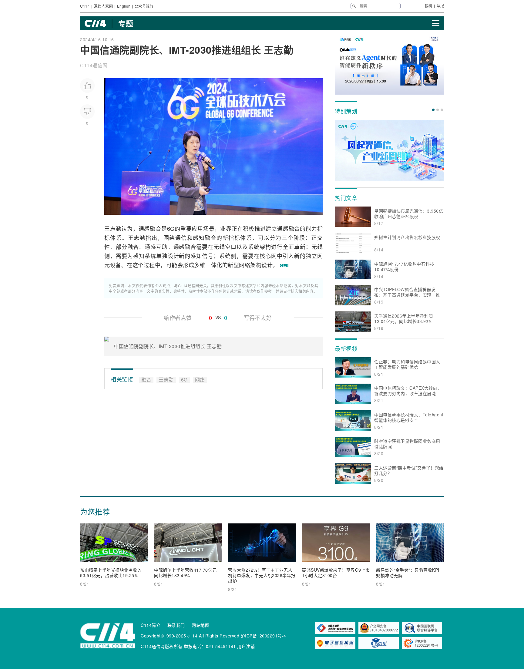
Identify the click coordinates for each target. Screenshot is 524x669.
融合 (155, 228)
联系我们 (176, 625)
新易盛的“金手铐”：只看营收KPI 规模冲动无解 (407, 572)
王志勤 (112, 228)
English (124, 5)
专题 (125, 23)
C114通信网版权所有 (162, 646)
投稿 (428, 5)
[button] (433, 110)
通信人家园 (103, 5)
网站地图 (200, 625)
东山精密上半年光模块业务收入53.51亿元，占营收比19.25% (111, 572)
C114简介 (150, 625)
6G (171, 228)
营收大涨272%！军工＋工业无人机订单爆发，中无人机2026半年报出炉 (262, 575)
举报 (440, 5)
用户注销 (246, 646)
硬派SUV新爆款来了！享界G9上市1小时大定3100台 (336, 572)
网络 (244, 265)
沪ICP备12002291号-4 (263, 636)
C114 (85, 5)
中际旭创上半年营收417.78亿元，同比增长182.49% (187, 572)
